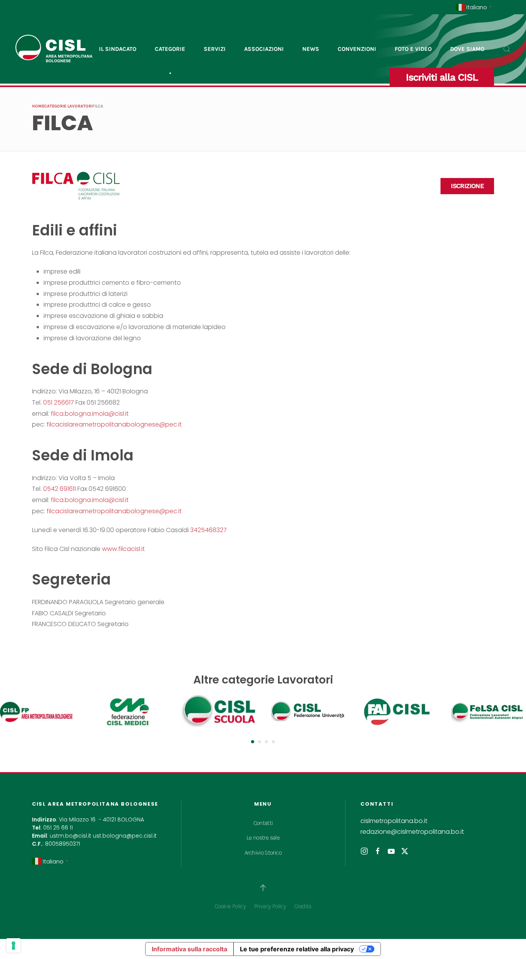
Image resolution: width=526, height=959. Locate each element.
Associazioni (264, 48)
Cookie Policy (230, 906)
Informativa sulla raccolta (189, 949)
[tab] (252, 741)
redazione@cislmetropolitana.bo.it (412, 831)
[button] (507, 49)
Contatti (263, 822)
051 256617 (58, 402)
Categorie (170, 48)
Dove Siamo (467, 48)
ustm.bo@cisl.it (70, 836)
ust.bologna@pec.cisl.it (125, 836)
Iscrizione (467, 186)
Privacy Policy (270, 906)
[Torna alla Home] (53, 49)
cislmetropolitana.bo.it (393, 820)
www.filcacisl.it (123, 548)
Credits (303, 906)
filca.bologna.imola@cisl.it (90, 413)
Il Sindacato (117, 48)
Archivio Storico (263, 852)
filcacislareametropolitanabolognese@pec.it (114, 424)
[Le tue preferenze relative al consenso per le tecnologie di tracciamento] (13, 945)
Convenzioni (357, 48)
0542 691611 (59, 488)
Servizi (215, 48)
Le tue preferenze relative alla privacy (297, 949)
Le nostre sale (263, 837)
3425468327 (208, 530)
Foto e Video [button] (413, 48)
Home (38, 106)
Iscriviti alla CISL (442, 77)
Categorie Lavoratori (68, 106)
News (310, 48)
